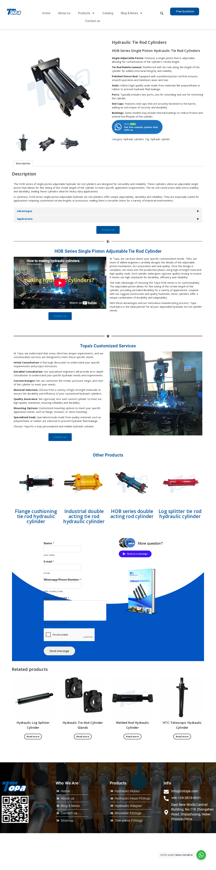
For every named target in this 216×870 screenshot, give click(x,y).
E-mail (49, 561)
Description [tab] (23, 163)
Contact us (92, 21)
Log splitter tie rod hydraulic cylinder (179, 513)
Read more (33, 736)
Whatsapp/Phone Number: (63, 579)
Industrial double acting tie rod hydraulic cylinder (84, 516)
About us (64, 13)
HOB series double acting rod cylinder (132, 513)
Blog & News (129, 13)
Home (46, 13)
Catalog (107, 13)
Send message (59, 651)
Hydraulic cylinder (160, 139)
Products (84, 13)
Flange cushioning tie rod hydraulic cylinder (36, 516)
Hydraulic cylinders (133, 139)
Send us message (56, 598)
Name (49, 543)
